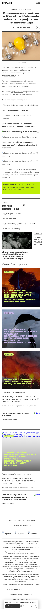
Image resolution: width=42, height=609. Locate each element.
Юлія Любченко (19, 393)
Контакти (31, 520)
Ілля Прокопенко (24, 474)
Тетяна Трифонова (21, 27)
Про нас (12, 520)
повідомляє (9, 76)
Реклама (21, 520)
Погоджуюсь (12, 606)
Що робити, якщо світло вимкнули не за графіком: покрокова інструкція (18, 187)
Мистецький (8, 474)
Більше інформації (29, 606)
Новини (6, 393)
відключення (9, 223)
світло (21, 223)
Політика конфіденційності (21, 595)
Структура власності (22, 525)
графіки (31, 223)
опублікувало (17, 92)
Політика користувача (21, 599)
